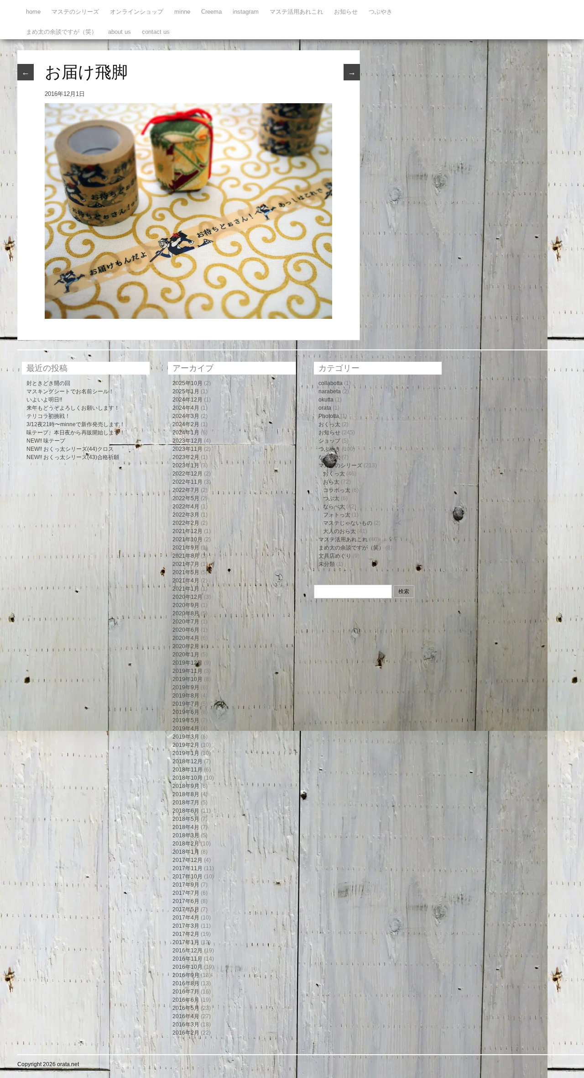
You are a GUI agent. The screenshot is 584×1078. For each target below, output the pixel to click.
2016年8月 (185, 983)
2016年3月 (185, 1024)
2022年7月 (185, 490)
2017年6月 (185, 901)
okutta (326, 399)
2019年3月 (185, 737)
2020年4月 (185, 638)
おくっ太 (329, 424)
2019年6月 (185, 712)
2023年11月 (187, 449)
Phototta (328, 416)
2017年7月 (185, 893)
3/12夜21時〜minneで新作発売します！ (75, 424)
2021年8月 (185, 556)
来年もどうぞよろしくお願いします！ (73, 408)
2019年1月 (185, 753)
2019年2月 (185, 745)
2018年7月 (185, 802)
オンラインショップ (136, 11)
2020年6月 (185, 630)
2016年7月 (185, 991)
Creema (211, 11)
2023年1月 (185, 465)
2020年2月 (185, 646)
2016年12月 (187, 950)
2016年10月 (187, 967)
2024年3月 (185, 416)
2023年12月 (187, 441)
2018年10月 (187, 778)
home (33, 11)
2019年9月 (185, 687)
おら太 (331, 482)
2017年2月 (185, 934)
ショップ (329, 441)
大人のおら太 (339, 531)
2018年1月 (185, 852)
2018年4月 (185, 827)
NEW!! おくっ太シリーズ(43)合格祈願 (72, 457)
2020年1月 (185, 654)
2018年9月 (185, 786)
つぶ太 (331, 498)
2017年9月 (185, 885)
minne (182, 11)
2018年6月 (185, 811)
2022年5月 (185, 498)
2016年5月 (185, 1008)
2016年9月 (185, 975)
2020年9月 (185, 605)
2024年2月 (185, 424)
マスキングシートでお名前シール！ (70, 391)
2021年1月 (185, 589)
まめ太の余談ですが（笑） (61, 31)
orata (324, 408)
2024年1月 (185, 432)
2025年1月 (185, 391)
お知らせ (346, 11)
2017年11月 (187, 868)
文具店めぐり (334, 556)
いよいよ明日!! (44, 399)
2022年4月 (185, 506)
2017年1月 (185, 942)
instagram (246, 11)
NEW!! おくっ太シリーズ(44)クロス (70, 449)
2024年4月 (185, 408)
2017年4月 (185, 917)
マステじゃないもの (347, 523)
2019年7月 (185, 704)
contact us (156, 31)
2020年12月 (187, 597)
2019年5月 (185, 720)
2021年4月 (185, 580)
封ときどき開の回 (48, 383)
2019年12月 (187, 663)
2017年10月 (187, 876)
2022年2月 (185, 523)
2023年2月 (185, 457)
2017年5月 (185, 909)
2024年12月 (187, 399)
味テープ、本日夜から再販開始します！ (75, 432)
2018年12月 (187, 761)
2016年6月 (185, 1000)
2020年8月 (185, 613)
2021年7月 (185, 564)
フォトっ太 (336, 515)
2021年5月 (185, 572)
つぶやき (380, 11)
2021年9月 (185, 547)
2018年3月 (185, 835)
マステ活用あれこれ (296, 11)
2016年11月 (187, 959)
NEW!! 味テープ (45, 441)
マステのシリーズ (75, 11)
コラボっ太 (336, 490)
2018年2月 (185, 843)
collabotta (330, 383)
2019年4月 (185, 728)
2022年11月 (187, 482)
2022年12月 (187, 473)
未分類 (326, 564)
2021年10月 (187, 539)
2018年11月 (187, 769)
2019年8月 (185, 695)
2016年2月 (185, 1033)
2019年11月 (187, 671)
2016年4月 (185, 1016)
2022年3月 (185, 515)
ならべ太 (329, 457)
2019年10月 (187, 679)
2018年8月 (185, 794)
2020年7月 (185, 621)
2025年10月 (187, 383)
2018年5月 (185, 819)
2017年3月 (185, 926)
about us (119, 31)
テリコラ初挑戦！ (48, 416)
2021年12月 (187, 531)
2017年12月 (187, 860)
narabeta (329, 391)
